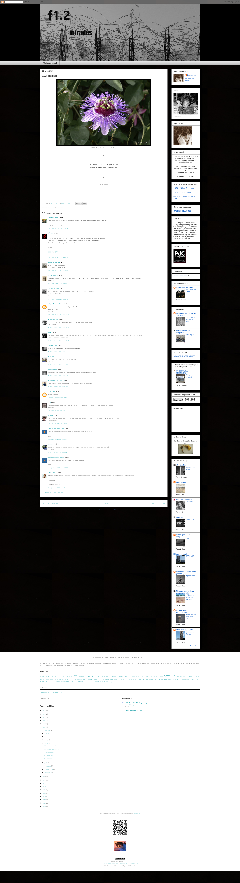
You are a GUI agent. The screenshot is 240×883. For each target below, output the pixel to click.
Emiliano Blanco (54, 262)
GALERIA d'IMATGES (182, 211)
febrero (47, 730)
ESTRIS (197, 676)
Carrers (120, 676)
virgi (49, 402)
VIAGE (105, 682)
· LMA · (50, 252)
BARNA (89, 676)
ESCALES (189, 676)
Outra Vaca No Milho (185, 288)
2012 (44, 714)
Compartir (155, 676)
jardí (80, 679)
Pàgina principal (50, 63)
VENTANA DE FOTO (184, 630)
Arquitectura (53, 676)
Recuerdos (190, 502)
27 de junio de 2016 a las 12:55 (58, 270)
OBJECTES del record (113, 679)
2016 (44, 727)
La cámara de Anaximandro (182, 611)
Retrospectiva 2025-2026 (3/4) (191, 617)
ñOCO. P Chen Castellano (184, 188)
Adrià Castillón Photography (135, 703)
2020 (44, 786)
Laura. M (51, 444)
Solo (187, 539)
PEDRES (164, 679)
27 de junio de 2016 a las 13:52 (58, 283)
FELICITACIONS (55, 679)
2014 (44, 720)
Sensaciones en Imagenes (183, 332)
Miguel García (53, 319)
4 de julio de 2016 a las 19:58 (57, 452)
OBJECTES (98, 679)
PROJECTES (65, 682)
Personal (181, 679)
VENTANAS (99, 682)
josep (50, 332)
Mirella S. (51, 415)
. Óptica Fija (181, 465)
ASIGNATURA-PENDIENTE (182, 372)
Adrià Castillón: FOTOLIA (134, 710)
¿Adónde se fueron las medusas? (190, 597)
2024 (44, 800)
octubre (47, 766)
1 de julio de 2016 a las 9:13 (57, 410)
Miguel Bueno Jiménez (56, 304)
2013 (44, 717)
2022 (44, 793)
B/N (76, 676)
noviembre (48, 769)
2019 (44, 783)
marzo (47, 733)
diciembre (48, 772)
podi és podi (181, 554)
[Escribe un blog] (79, 203)
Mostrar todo (194, 646)
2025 (44, 803)
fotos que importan (184, 500)
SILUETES (190, 519)
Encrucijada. (190, 335)
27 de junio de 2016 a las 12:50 (58, 228)
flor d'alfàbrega (129, 705)
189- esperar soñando (52, 746)
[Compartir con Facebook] (83, 203)
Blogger (137, 813)
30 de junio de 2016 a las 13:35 (58, 386)
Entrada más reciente (52, 503)
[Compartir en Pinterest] (86, 203)
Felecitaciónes (44, 679)
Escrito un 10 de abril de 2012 (190, 320)
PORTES (57, 682)
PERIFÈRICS (173, 679)
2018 (44, 780)
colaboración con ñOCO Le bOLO (142, 676)
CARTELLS (127, 676)
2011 (44, 710)
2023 (44, 796)
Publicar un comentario (54, 492)
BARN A (82, 676)
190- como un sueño (51, 749)
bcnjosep (180, 517)
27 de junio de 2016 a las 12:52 (58, 257)
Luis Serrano (53, 345)
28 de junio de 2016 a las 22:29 (58, 351)
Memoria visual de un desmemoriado (185, 592)
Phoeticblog (181, 482)
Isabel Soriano (54, 288)
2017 (44, 777)
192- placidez (48, 755)
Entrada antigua (158, 503)
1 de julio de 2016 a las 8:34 (57, 397)
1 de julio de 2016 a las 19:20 (57, 424)
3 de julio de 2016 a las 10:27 (57, 439)
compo (161, 676)
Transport (86, 682)
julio (46, 763)
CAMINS (114, 676)
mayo (46, 740)
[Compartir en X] (81, 203)
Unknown (51, 391)
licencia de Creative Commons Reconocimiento (120, 863)
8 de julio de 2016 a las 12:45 (57, 487)
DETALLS (51, 207)
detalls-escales (180, 676)
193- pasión (48, 758)
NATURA (59, 207)
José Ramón (52, 369)
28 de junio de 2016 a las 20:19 (58, 327)
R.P (71, 682)
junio (46, 743)
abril (46, 736)
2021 (44, 790)
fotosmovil (74, 679)
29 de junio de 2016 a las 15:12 (58, 365)
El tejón (51, 356)
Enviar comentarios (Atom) (109, 509)
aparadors (43, 676)
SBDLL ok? (190, 556)
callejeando (105, 676)
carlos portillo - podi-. (56, 428)
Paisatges (135, 679)
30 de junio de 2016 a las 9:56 (58, 375)
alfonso (51, 233)
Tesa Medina (53, 472)
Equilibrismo (190, 576)
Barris (96, 676)
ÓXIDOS (126, 679)
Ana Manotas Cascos (56, 380)
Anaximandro (53, 275)
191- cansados (49, 752)
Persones (189, 679)
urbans (92, 682)
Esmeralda (191, 75)
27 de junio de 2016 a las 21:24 (58, 299)
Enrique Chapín (54, 217)
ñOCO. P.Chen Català (182, 192)
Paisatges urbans (149, 679)
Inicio (106, 503)
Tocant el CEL (76, 682)
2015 (44, 724)
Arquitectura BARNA (67, 676)
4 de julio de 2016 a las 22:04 (58, 467)
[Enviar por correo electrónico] (76, 203)
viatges (111, 682)
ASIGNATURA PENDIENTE (184, 356)
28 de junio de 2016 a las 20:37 (58, 341)
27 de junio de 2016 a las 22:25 (58, 314)
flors (63, 679)
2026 (44, 806)
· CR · (56, 252)
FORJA (67, 679)
